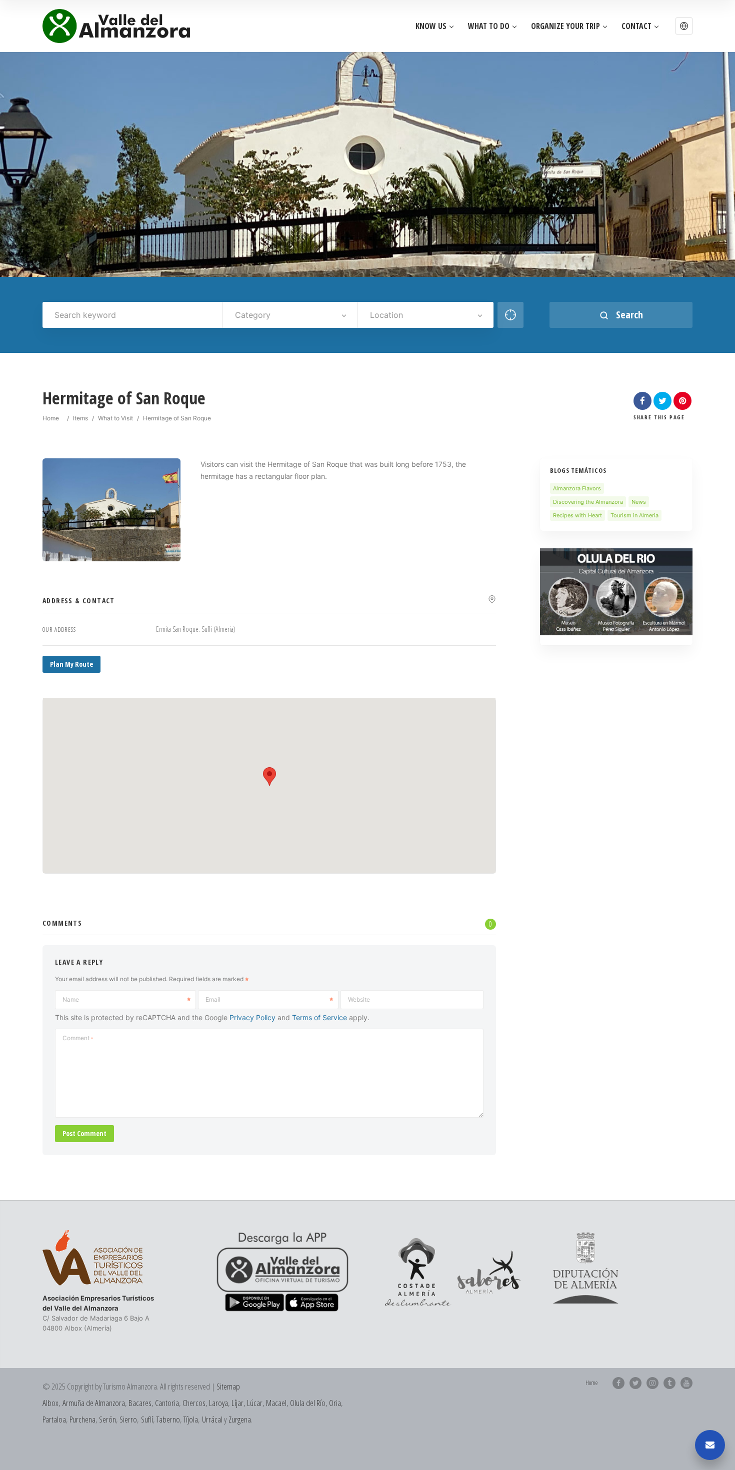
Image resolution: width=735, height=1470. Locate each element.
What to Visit (115, 418)
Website (359, 999)
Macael (276, 1403)
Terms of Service (319, 1017)
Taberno (168, 1419)
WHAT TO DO (489, 26)
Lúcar (254, 1403)
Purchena (83, 1419)
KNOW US (431, 26)
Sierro (128, 1419)
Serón (107, 1419)
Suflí (147, 1419)
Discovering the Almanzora (588, 501)
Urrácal (212, 1419)
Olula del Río (308, 1403)
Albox (50, 1403)
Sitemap (228, 1386)
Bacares (140, 1403)
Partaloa (54, 1419)
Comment (77, 1038)
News (639, 501)
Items (80, 418)
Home (50, 418)
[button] (684, 25)
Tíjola (191, 1419)
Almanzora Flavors (577, 488)
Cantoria (167, 1403)
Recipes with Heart (577, 515)
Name (70, 999)
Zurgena (239, 1419)
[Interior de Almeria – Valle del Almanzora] (116, 26)
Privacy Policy (253, 1017)
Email (213, 999)
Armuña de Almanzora (93, 1403)
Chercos (194, 1403)
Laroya (218, 1403)
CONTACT (637, 26)
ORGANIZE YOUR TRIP (565, 26)
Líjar (238, 1403)
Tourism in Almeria (634, 515)
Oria (335, 1403)
